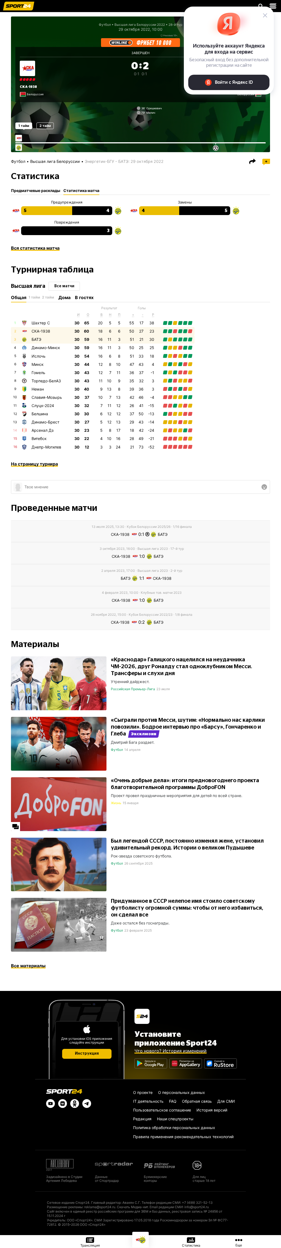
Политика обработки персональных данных (174, 1127)
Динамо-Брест (45, 422)
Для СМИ (226, 1101)
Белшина (40, 413)
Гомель (38, 372)
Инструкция (87, 1053)
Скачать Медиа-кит (132, 1207)
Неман (38, 389)
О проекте (143, 1092)
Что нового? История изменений (170, 1051)
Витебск (39, 438)
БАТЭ (36, 339)
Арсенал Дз (43, 430)
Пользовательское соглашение (162, 1110)
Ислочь (39, 356)
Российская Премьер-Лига (133, 689)
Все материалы (28, 965)
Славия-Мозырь (47, 397)
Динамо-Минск (46, 347)
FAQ (172, 1101)
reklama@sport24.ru (99, 1207)
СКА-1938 (28, 86)
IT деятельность (148, 1101)
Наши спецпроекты (175, 1118)
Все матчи (64, 286)
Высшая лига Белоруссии (55, 161)
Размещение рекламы (65, 1207)
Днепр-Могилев (46, 447)
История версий (211, 1110)
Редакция (142, 1118)
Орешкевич (154, 108)
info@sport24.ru (196, 1207)
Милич (150, 112)
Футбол (105, 25)
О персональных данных (181, 1092)
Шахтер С (41, 323)
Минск (38, 364)
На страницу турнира (34, 464)
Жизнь (116, 803)
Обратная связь (197, 1101)
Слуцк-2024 (43, 405)
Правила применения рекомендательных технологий (183, 1136)
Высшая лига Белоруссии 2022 (139, 25)
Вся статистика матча (35, 248)
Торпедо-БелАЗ (46, 380)
